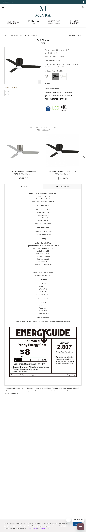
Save (8, 49)
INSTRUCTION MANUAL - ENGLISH (59, 92)
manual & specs (62, 187)
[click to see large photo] (8, 93)
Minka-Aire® (24, 36)
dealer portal (8, 2)
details (24, 187)
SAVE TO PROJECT (11, 87)
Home (6, 36)
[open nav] (3, 7)
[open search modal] (83, 6)
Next (79, 36)
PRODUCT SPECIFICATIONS (56, 99)
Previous (72, 36)
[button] (84, 521)
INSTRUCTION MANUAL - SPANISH (59, 96)
